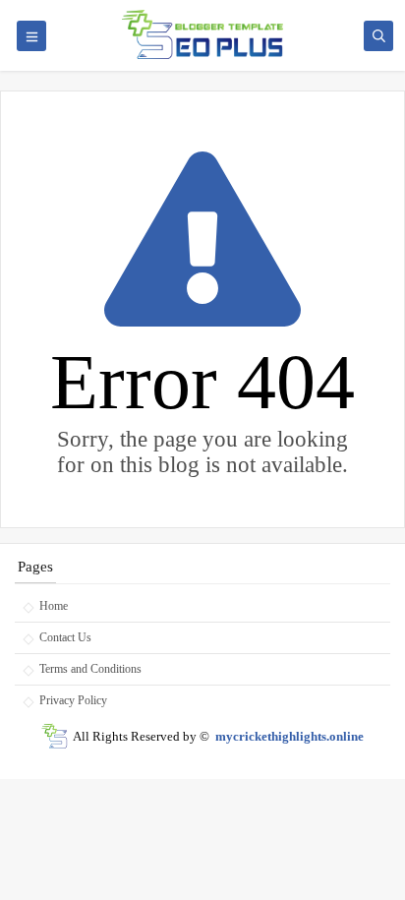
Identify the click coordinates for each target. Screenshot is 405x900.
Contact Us (65, 637)
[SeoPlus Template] (54, 736)
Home (53, 606)
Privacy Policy (73, 700)
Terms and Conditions (90, 669)
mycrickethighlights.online (289, 736)
